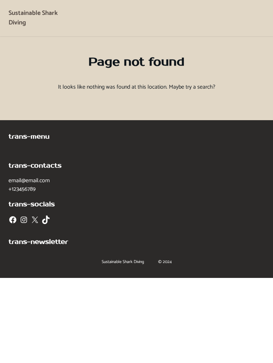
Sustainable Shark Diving (33, 18)
